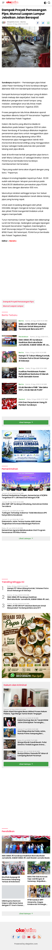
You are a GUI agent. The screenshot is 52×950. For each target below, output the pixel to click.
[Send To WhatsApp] (48, 23)
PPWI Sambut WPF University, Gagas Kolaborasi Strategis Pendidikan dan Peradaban (36, 902)
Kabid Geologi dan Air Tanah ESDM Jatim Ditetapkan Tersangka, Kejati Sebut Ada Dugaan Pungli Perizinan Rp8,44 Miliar (33, 721)
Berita (23, 22)
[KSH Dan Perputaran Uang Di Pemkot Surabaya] (9, 403)
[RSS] (39, 937)
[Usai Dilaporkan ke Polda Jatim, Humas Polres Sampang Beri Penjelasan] (10, 733)
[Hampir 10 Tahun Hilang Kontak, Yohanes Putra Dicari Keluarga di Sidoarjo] (9, 357)
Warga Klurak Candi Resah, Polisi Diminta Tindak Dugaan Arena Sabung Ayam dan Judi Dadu (32, 743)
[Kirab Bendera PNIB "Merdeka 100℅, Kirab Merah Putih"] (9, 388)
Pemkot (22, 399)
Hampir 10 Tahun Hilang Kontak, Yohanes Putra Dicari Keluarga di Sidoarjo (34, 358)
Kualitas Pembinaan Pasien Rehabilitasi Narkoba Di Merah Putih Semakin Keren (33, 374)
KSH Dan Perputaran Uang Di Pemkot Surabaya (33, 403)
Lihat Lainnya (25, 538)
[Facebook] (13, 937)
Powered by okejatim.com (26, 944)
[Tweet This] (43, 23)
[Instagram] (24, 937)
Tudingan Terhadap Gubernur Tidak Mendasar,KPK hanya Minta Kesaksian (24, 514)
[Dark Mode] (45, 3)
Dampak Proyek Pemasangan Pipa (18, 301)
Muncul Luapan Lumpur (13, 306)
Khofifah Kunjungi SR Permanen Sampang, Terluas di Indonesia (11, 879)
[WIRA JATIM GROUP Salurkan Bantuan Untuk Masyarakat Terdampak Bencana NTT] (9, 325)
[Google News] (34, 937)
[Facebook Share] (38, 23)
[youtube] (29, 937)
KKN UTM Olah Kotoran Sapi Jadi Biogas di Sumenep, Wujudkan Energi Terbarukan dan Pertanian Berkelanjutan (38, 879)
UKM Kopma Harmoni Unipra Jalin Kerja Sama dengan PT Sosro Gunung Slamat (13, 903)
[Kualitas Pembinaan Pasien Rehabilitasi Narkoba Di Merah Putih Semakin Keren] (9, 373)
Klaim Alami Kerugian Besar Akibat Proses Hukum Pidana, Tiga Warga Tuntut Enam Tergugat (25, 712)
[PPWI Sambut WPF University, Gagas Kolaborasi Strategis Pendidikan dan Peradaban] (38, 891)
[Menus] (3, 3)
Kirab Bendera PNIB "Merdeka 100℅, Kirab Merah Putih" (33, 388)
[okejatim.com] (12, 3)
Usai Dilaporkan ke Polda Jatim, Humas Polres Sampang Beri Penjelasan (32, 732)
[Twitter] (18, 937)
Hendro (12, 241)
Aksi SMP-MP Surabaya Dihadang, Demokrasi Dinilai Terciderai (25, 505)
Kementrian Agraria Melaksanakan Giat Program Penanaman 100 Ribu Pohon (23, 531)
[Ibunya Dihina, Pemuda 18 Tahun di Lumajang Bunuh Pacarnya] (10, 755)
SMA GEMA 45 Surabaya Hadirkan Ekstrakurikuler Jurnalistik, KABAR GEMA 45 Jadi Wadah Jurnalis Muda (34, 343)
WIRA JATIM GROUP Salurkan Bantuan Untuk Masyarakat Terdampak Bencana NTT (33, 327)
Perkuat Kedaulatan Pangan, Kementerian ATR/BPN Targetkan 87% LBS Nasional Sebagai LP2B (24, 496)
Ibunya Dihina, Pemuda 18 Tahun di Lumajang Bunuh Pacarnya (33, 754)
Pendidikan (23, 337)
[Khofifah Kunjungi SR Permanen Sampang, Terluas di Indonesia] (13, 868)
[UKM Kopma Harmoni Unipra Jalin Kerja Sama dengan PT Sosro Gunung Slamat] (13, 892)
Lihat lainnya (25, 422)
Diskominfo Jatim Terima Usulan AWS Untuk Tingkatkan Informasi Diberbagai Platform (21, 522)
